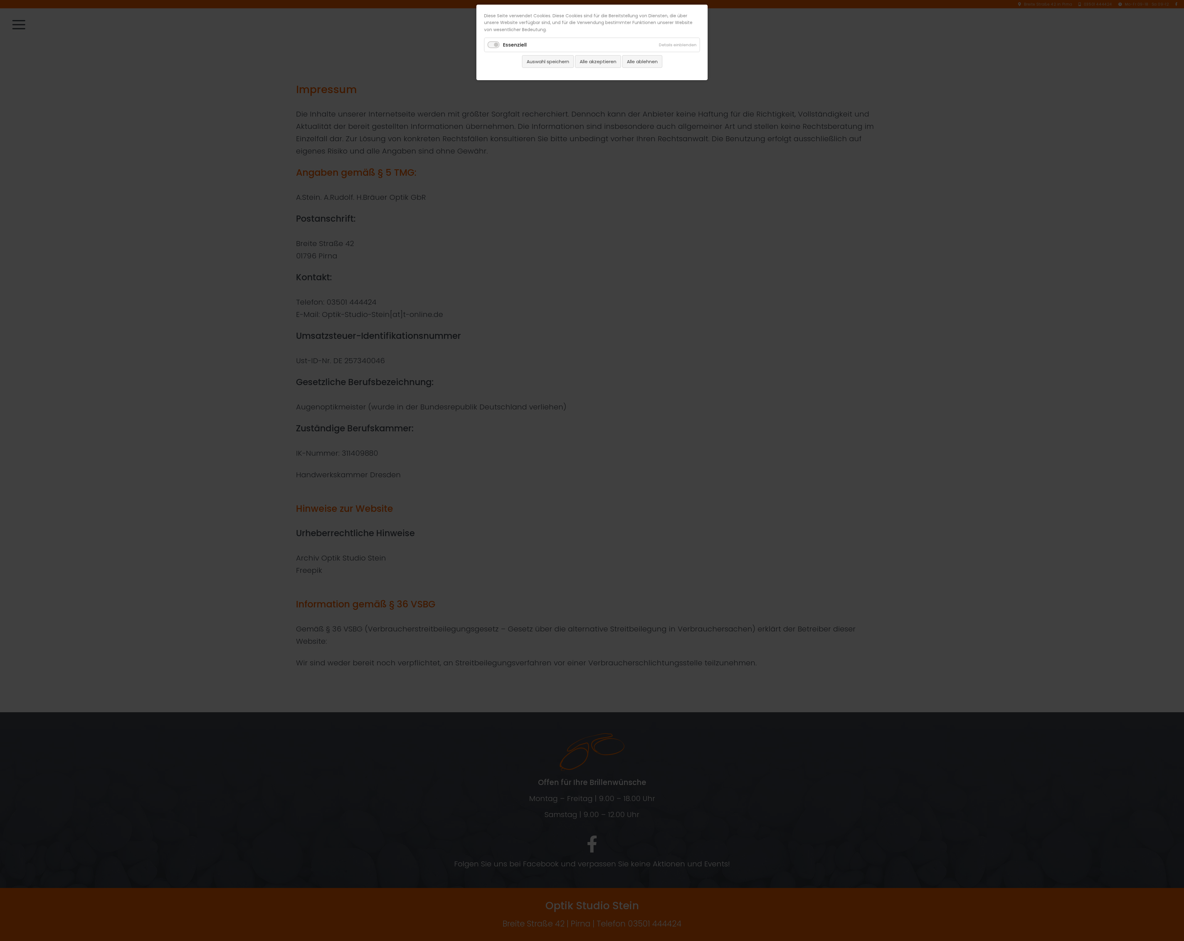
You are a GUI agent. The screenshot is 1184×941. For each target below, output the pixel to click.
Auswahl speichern (548, 61)
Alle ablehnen (642, 61)
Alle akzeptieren (598, 61)
